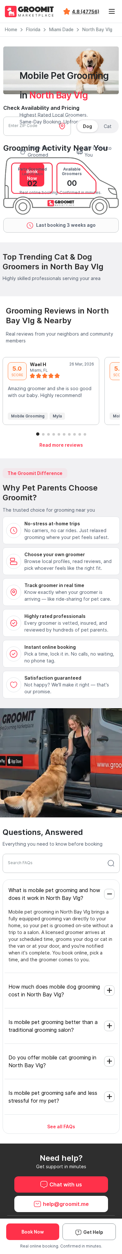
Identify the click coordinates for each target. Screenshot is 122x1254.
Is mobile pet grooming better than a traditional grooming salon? (53, 1026)
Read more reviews (61, 445)
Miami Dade (61, 29)
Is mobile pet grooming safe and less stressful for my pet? (52, 1097)
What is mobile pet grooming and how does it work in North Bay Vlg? (54, 894)
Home (11, 29)
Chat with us (65, 1184)
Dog (87, 126)
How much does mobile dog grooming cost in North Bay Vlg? (54, 990)
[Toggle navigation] (111, 11)
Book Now (32, 1232)
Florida (33, 29)
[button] (37, 434)
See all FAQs (61, 1126)
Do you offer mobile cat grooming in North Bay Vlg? (52, 1061)
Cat (108, 126)
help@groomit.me (66, 1204)
